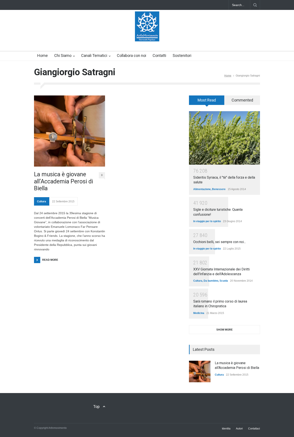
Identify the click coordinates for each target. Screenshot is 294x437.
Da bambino (211, 280)
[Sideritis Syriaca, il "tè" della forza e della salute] (224, 138)
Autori (239, 428)
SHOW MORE (224, 329)
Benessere (219, 189)
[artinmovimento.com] (147, 34)
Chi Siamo (62, 55)
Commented (242, 100)
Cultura (41, 201)
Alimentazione (202, 189)
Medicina (198, 313)
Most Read (207, 100)
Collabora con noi (131, 55)
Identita (226, 428)
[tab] (206, 101)
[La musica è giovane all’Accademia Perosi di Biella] (69, 131)
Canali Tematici (94, 55)
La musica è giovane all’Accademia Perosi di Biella (63, 181)
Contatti (159, 55)
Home (42, 55)
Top (96, 406)
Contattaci (254, 428)
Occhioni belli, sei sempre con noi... (219, 242)
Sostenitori (182, 55)
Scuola (224, 280)
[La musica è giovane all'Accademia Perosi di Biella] (199, 371)
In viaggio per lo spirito (207, 221)
